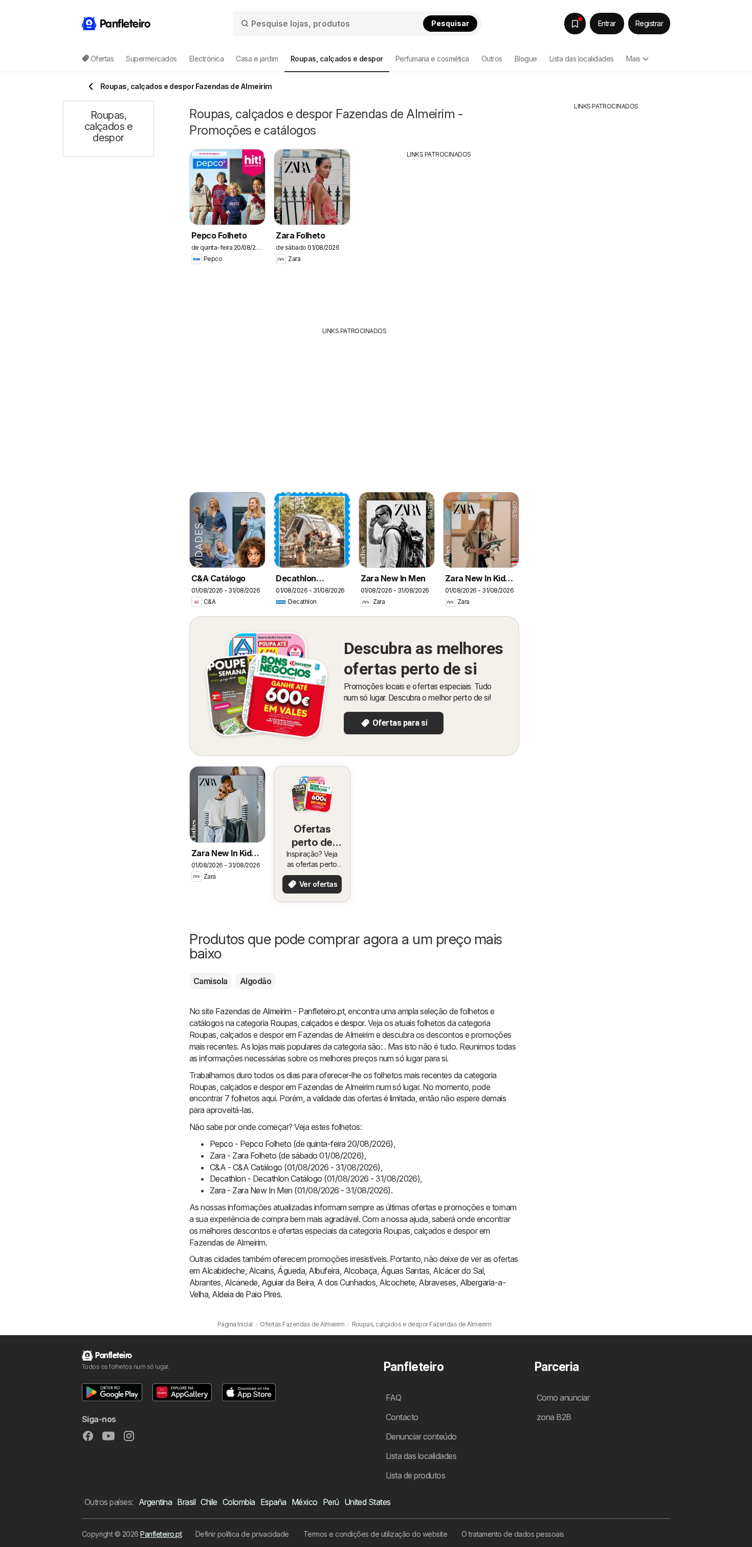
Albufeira (323, 1271)
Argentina (155, 1502)
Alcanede (241, 1282)
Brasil (186, 1502)
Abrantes (205, 1282)
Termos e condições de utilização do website (375, 1534)
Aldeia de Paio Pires (246, 1294)
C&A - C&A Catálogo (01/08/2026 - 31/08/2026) (295, 1167)
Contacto (402, 1417)
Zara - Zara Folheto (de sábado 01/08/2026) (287, 1155)
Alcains (261, 1271)
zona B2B (554, 1417)
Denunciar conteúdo (421, 1436)
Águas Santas (405, 1271)
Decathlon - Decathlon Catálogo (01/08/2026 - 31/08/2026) (315, 1178)
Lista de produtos (415, 1475)
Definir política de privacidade (242, 1534)
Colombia (239, 1502)
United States (367, 1502)
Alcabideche (223, 1271)
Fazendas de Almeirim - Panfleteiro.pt (279, 1011)
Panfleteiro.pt (161, 1534)
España (273, 1502)
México (305, 1502)
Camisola (210, 981)
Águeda (291, 1271)
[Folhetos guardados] (575, 23)
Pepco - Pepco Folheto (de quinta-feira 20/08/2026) (301, 1144)
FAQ (393, 1397)
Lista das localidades (581, 58)
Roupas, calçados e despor (317, 1023)
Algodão (255, 981)
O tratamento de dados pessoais (512, 1534)
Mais (633, 58)
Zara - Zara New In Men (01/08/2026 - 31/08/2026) (300, 1190)
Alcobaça (360, 1271)
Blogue (526, 58)
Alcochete (397, 1282)
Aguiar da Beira (287, 1282)
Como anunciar (563, 1397)
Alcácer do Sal (458, 1271)
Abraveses (437, 1282)
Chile (209, 1502)
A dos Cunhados (346, 1282)
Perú (331, 1502)
